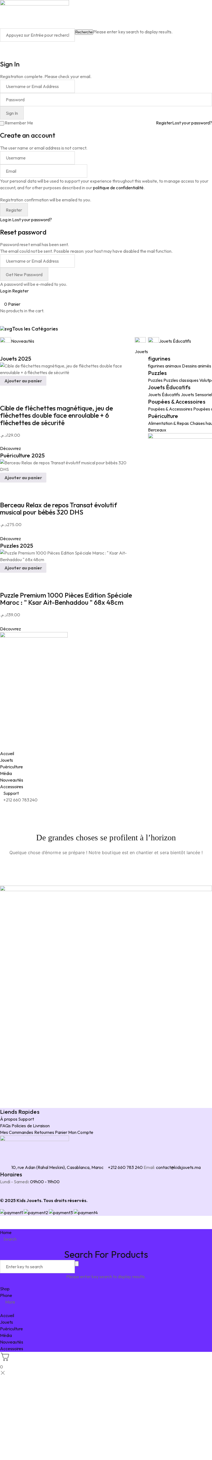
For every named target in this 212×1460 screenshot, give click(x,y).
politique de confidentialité (118, 187)
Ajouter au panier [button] (23, 380)
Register (164, 123)
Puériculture (163, 415)
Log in (5, 219)
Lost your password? (192, 123)
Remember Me (19, 123)
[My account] (1, 45)
